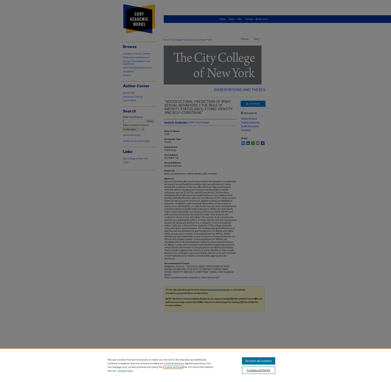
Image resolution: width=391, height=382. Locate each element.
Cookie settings (173, 367)
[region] (195, 365)
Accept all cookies (258, 361)
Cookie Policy (125, 370)
